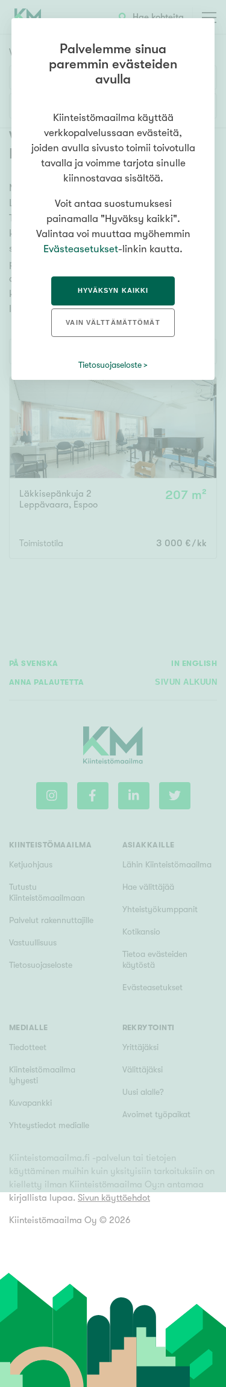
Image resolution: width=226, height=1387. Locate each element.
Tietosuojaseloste (110, 365)
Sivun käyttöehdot (114, 1197)
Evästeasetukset (80, 249)
